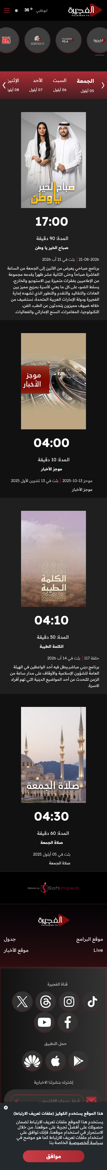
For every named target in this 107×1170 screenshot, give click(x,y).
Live (98, 950)
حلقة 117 (91, 658)
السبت (59, 80)
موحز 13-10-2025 (77, 480)
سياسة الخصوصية (86, 1142)
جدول (10, 939)
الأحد (38, 80)
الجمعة (85, 81)
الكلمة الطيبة (51, 646)
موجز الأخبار (51, 468)
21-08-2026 (89, 259)
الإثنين (12, 80)
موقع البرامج (89, 939)
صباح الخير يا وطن (51, 247)
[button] (4, 85)
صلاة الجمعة (52, 842)
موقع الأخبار (16, 950)
